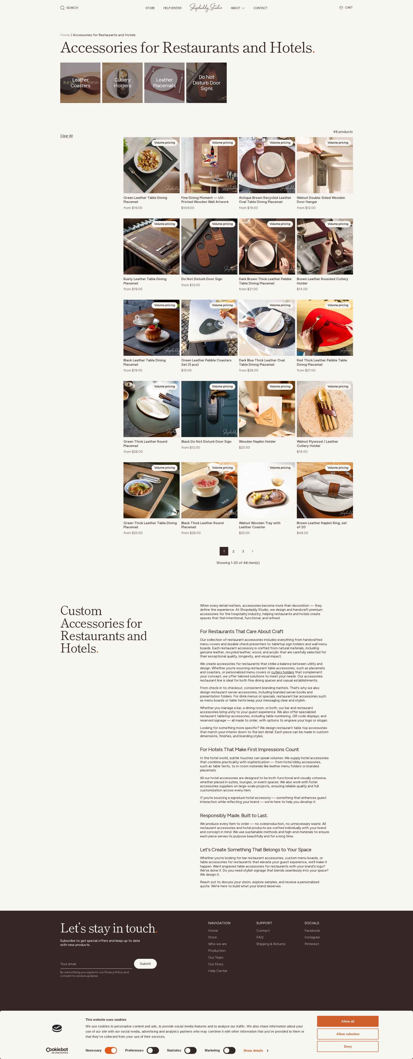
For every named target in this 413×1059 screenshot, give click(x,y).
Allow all (347, 1021)
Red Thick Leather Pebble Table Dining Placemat (322, 362)
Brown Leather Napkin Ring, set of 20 (322, 525)
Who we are (217, 944)
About (235, 8)
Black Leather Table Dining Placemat (144, 362)
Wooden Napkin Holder (257, 441)
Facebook (312, 931)
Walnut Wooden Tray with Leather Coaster (259, 525)
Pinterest (312, 944)
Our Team (215, 957)
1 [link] (224, 551)
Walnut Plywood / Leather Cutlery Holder (317, 443)
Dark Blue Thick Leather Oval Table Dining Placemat (262, 362)
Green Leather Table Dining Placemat (145, 200)
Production (217, 950)
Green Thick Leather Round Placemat (145, 443)
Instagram (312, 937)
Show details (253, 1050)
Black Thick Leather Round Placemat (202, 525)
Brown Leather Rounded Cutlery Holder (322, 281)
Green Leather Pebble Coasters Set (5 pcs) (206, 362)
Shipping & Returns (270, 944)
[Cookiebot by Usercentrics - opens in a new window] (57, 1050)
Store (150, 8)
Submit (145, 964)
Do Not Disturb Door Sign (201, 279)
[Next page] (252, 551)
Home (65, 35)
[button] (69, 8)
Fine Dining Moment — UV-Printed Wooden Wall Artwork (205, 200)
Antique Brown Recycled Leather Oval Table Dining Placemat (265, 200)
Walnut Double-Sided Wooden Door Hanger (321, 200)
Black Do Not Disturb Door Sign (206, 441)
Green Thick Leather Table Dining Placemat (150, 525)
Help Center (172, 8)
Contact (260, 8)
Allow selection (347, 1034)
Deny (348, 1046)
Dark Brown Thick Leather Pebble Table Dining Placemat (265, 281)
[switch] (153, 1050)
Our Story (215, 964)
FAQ (260, 937)
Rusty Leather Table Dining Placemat (144, 281)
